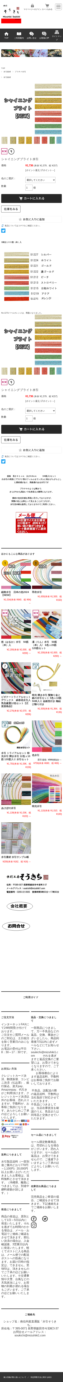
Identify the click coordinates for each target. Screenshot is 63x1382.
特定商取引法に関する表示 (41, 1377)
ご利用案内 (19, 38)
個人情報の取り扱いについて (15, 1377)
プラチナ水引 (20, 72)
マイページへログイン (32, 9)
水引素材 (7, 72)
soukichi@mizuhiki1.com (30, 1335)
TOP (6, 38)
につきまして (11, 1154)
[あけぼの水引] (16, 789)
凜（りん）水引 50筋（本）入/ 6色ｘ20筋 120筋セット (45, 645)
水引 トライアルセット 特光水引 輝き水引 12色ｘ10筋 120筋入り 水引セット (15, 756)
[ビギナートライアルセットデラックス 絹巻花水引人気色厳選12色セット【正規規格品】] (16, 678)
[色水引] (47, 736)
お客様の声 (44, 38)
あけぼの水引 (8, 808)
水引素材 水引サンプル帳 (15, 857)
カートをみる (47, 9)
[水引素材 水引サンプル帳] (16, 838)
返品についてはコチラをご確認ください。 (23, 226)
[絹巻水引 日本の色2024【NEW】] (16, 574)
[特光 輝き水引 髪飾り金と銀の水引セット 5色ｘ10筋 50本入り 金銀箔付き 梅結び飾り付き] (47, 677)
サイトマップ (57, 38)
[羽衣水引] (47, 574)
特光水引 (37, 806)
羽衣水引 (37, 592)
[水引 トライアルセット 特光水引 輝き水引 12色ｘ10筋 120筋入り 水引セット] (16, 735)
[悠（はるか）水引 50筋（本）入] (16, 624)
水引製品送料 (9, 1161)
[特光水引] (47, 788)
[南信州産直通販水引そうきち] (11, 22)
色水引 (37, 755)
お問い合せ (31, 38)
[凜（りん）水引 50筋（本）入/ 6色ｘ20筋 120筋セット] (47, 624)
